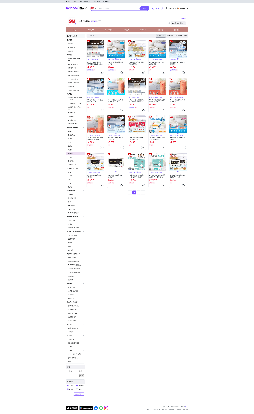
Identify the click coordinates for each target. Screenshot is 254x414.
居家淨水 (143, 30)
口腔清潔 (160, 30)
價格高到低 (179, 35)
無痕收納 (177, 30)
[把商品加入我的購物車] (101, 72)
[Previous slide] (88, 48)
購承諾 (183, 19)
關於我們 (157, 409)
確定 (81, 376)
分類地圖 (185, 409)
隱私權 (179, 409)
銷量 (185, 35)
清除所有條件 (79, 394)
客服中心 (149, 409)
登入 (157, 8)
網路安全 (172, 409)
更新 (186, 407)
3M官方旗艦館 (177, 23)
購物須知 (164, 409)
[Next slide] (103, 48)
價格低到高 (170, 35)
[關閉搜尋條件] (95, 8)
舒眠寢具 (126, 30)
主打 (74, 30)
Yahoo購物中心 (77, 8)
